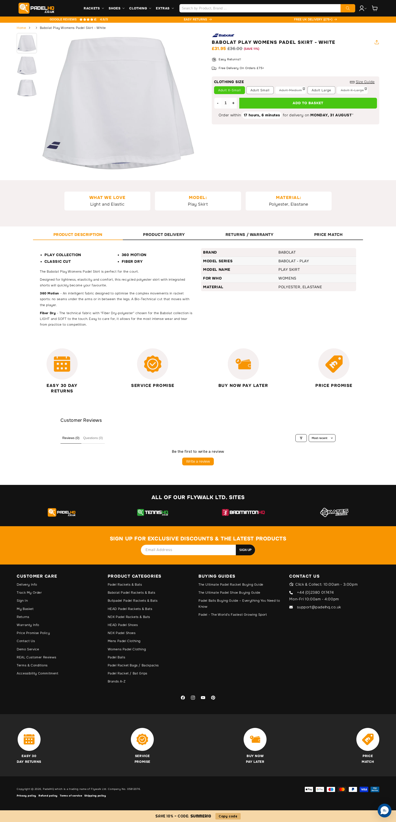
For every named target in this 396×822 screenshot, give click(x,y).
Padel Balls (116, 657)
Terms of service (71, 795)
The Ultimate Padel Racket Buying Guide (230, 584)
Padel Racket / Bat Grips (127, 673)
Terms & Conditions (32, 665)
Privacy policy (26, 795)
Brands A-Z (117, 681)
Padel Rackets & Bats (125, 584)
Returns (23, 617)
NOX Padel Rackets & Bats (129, 617)
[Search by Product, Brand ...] (348, 8)
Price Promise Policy (33, 633)
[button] (93, 8)
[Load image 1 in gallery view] (27, 43)
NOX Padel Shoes (122, 633)
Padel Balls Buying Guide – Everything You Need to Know (239, 603)
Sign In (22, 600)
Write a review (198, 461)
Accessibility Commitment (37, 673)
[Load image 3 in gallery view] (27, 88)
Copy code (228, 816)
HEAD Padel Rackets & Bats (130, 609)
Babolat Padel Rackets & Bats (131, 592)
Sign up (245, 550)
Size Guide (365, 81)
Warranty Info (28, 625)
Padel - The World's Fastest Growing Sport (232, 614)
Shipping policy (95, 795)
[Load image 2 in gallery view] (27, 66)
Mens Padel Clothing (124, 641)
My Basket (25, 609)
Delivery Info (27, 584)
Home (21, 28)
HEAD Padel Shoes (123, 625)
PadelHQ (48, 789)
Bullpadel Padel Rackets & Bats (133, 600)
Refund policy (48, 795)
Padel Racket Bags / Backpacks (133, 665)
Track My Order (29, 592)
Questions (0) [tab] (93, 438)
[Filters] (301, 438)
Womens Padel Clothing (127, 649)
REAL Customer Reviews (36, 657)
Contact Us (26, 641)
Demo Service (28, 649)
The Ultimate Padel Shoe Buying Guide (229, 592)
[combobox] (267, 8)
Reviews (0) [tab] (71, 438)
